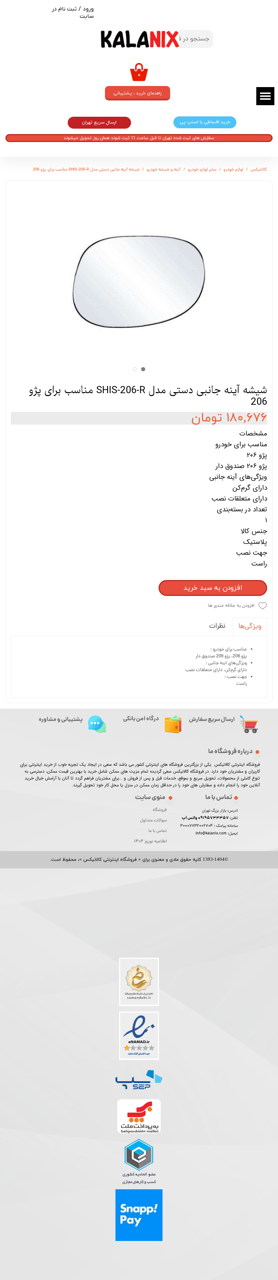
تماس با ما (157, 831)
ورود (88, 9)
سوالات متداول (153, 820)
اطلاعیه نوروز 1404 (152, 841)
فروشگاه (160, 810)
